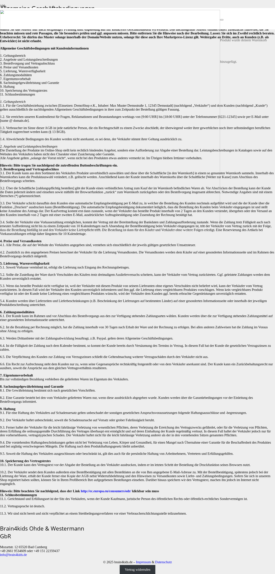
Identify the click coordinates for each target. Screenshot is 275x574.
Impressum (143, 562)
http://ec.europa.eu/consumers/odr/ (106, 491)
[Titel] (110, 229)
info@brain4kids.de (13, 555)
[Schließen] (221, 19)
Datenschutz (163, 562)
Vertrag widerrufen (137, 569)
